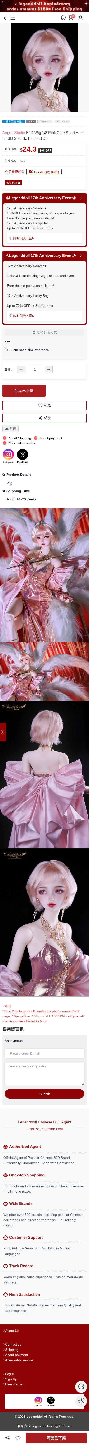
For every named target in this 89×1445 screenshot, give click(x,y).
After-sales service (19, 1360)
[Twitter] (51, 1401)
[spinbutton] (35, 369)
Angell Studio (13, 133)
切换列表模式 (47, 332)
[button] (21, 369)
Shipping (11, 1350)
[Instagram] (38, 1401)
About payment (16, 1355)
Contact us (13, 1344)
